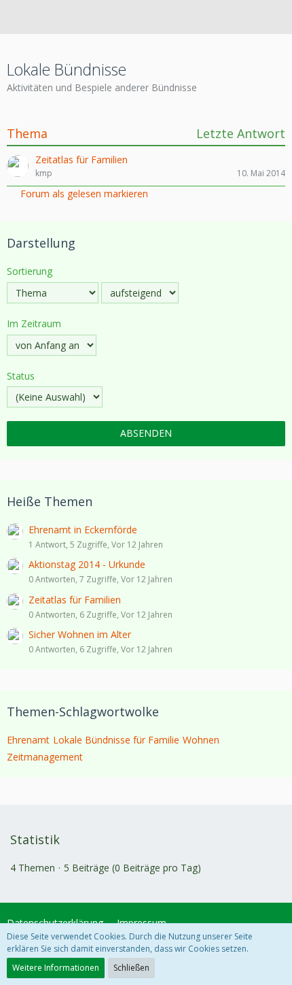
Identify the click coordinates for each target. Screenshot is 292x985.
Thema (27, 133)
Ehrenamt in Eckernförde (83, 529)
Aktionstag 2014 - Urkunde (87, 564)
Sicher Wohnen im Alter (80, 634)
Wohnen (201, 739)
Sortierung (29, 271)
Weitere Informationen (55, 967)
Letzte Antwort (240, 133)
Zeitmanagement (45, 756)
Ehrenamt (28, 739)
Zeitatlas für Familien (75, 599)
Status (21, 375)
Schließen (131, 967)
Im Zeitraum (34, 323)
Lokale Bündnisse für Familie (116, 739)
